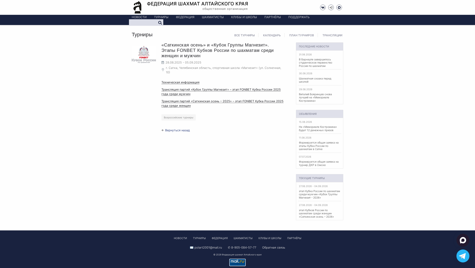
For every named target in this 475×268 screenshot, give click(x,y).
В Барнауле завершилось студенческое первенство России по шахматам (315, 60)
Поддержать (298, 17)
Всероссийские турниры (178, 117)
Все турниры (244, 35)
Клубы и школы (244, 17)
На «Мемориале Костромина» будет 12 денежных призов (318, 126)
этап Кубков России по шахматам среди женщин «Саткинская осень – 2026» (316, 211)
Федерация (185, 17)
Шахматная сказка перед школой (315, 77)
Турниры (161, 17)
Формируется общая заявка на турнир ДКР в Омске (319, 161)
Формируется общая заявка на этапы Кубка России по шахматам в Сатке (319, 143)
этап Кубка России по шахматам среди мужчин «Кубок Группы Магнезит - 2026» (319, 192)
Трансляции (332, 35)
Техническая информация (180, 82)
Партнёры (272, 17)
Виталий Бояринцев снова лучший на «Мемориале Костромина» (315, 95)
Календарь (272, 35)
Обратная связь (273, 247)
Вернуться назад (177, 130)
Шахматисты (213, 17)
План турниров (301, 35)
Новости (139, 17)
